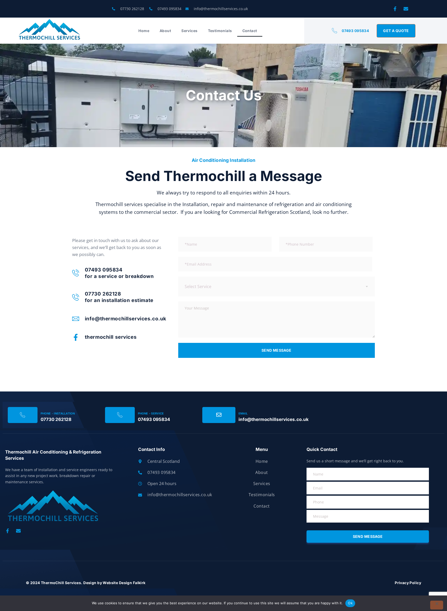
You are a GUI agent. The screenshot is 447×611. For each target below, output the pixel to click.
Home (143, 30)
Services (189, 30)
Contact (249, 30)
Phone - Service (151, 413)
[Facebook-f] (395, 8)
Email (243, 413)
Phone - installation (58, 413)
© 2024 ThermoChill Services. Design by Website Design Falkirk (86, 582)
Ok (350, 603)
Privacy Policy (408, 582)
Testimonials (220, 30)
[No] (436, 605)
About (165, 30)
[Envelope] (406, 8)
